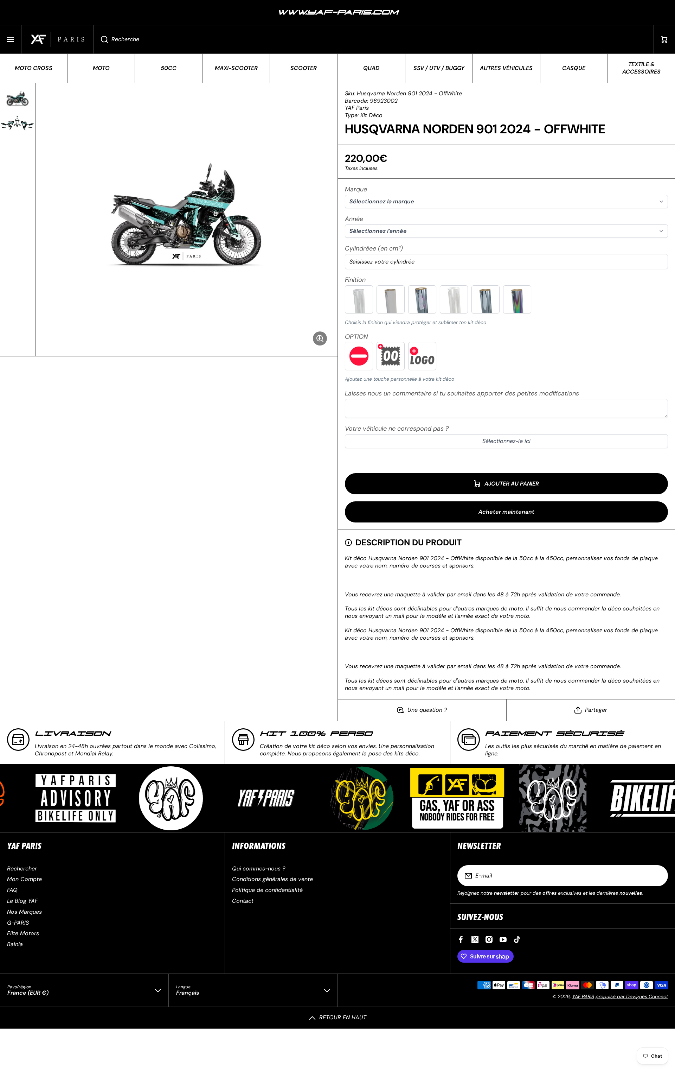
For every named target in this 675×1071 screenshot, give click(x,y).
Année (354, 219)
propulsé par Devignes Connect (632, 996)
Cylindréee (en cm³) (374, 248)
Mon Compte (24, 879)
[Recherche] (101, 39)
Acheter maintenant (506, 511)
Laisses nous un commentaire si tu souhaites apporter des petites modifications (462, 393)
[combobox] (374, 39)
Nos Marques (24, 911)
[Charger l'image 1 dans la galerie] (17, 99)
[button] (664, 39)
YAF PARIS (583, 996)
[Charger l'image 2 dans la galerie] (17, 123)
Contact (242, 901)
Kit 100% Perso (316, 733)
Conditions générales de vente (272, 879)
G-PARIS (18, 922)
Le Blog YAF (22, 901)
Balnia (15, 944)
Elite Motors (23, 933)
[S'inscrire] (658, 875)
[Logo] (57, 39)
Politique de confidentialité (267, 890)
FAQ (12, 890)
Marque (356, 189)
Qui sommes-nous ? (258, 868)
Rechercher (22, 868)
